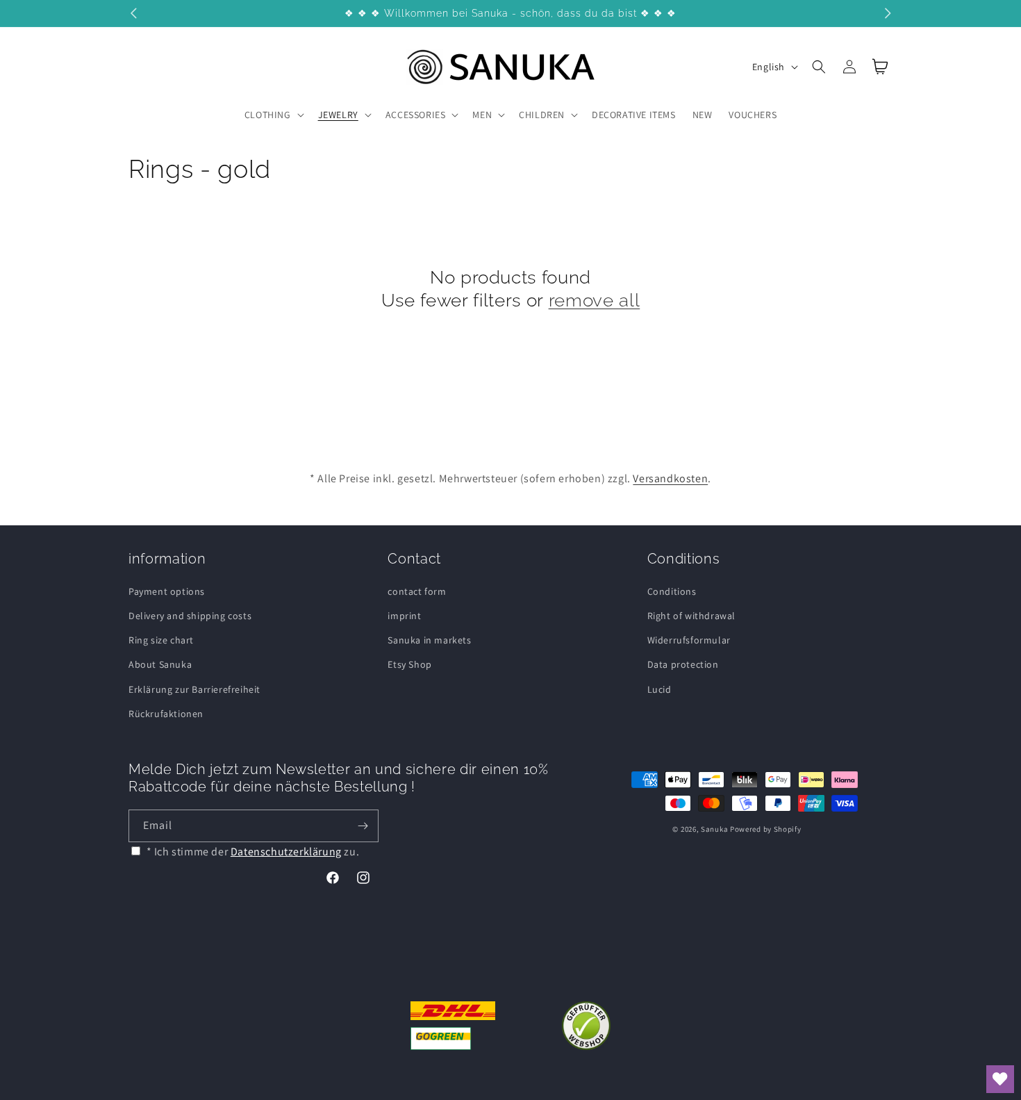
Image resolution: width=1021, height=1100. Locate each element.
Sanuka (714, 829)
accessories (415, 114)
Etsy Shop (409, 664)
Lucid (659, 689)
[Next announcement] (887, 13)
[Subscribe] (362, 826)
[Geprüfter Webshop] (586, 1025)
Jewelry (338, 114)
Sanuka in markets (429, 640)
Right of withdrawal (691, 615)
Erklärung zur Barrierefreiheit (194, 689)
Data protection (683, 664)
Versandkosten (670, 478)
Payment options (166, 591)
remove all (594, 300)
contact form (417, 591)
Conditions (672, 591)
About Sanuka (160, 664)
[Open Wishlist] (1000, 1079)
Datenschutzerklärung (286, 851)
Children (542, 114)
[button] (273, 114)
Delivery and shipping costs (189, 615)
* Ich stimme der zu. (253, 851)
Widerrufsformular (689, 640)
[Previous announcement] (133, 13)
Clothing (267, 114)
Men (482, 114)
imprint (404, 615)
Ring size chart (161, 640)
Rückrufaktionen (166, 713)
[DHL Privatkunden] (453, 1025)
